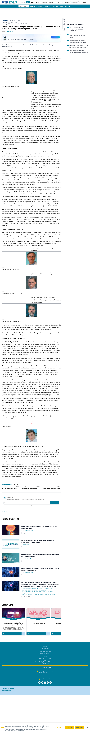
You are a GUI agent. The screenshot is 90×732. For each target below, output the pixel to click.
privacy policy (30, 505)
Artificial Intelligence (48, 6)
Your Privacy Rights (45, 663)
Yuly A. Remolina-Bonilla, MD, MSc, (30, 591)
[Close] (87, 727)
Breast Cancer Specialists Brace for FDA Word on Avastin (51, 489)
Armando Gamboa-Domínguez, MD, (47, 591)
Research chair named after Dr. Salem (29, 489)
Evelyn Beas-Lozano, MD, (27, 590)
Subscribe (54, 502)
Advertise (45, 646)
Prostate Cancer (6, 511)
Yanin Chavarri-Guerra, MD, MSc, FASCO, (31, 594)
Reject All (70, 727)
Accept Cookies (79, 727)
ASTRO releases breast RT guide (9, 488)
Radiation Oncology (63, 6)
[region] (45, 727)
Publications (51, 2)
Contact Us (53, 692)
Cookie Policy (21, 730)
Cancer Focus (23, 6)
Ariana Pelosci (26, 544)
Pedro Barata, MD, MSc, (40, 593)
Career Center (55, 6)
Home (35, 692)
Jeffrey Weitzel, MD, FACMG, (28, 593)
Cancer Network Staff (28, 530)
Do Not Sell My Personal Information (45, 662)
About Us (41, 692)
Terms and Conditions (45, 658)
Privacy (45, 660)
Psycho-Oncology (39, 6)
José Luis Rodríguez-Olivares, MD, (31, 588)
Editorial (45, 655)
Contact (45, 657)
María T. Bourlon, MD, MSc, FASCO (49, 594)
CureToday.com (45, 648)
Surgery (70, 6)
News (32, 2)
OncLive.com (45, 650)
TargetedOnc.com (45, 653)
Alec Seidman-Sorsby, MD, (40, 590)
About (45, 645)
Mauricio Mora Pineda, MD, (45, 588)
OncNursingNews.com (45, 651)
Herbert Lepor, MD (27, 558)
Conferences (44, 2)
